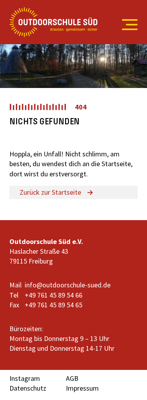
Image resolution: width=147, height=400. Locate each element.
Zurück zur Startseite (50, 192)
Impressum (82, 388)
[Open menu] (126, 24)
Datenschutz (27, 388)
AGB (72, 378)
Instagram (24, 378)
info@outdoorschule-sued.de (68, 284)
